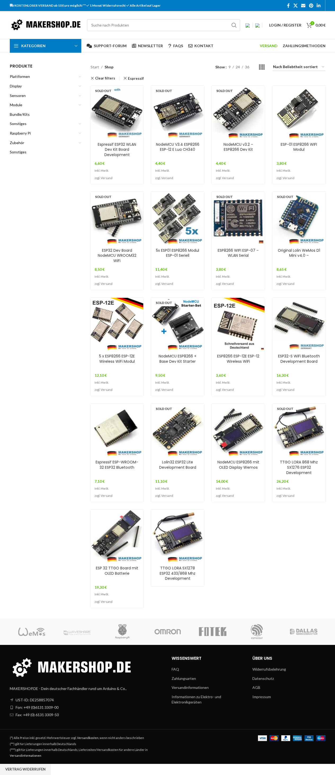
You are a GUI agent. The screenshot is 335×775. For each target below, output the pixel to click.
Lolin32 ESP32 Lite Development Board (177, 464)
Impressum (261, 696)
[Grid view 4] (262, 67)
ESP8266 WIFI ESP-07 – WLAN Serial (238, 253)
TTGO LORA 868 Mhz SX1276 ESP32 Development (299, 467)
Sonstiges (18, 123)
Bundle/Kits (20, 114)
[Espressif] (257, 631)
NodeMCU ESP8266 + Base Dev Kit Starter (177, 358)
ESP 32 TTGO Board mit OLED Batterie (117, 570)
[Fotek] (212, 631)
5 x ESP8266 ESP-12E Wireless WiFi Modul (117, 358)
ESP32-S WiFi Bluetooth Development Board (299, 358)
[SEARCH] (234, 25)
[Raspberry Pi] (122, 631)
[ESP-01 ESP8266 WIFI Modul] (299, 112)
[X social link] (295, 6)
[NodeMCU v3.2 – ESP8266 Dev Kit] (238, 112)
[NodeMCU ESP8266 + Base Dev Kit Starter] (177, 324)
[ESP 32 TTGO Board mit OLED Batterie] (117, 536)
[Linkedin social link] (318, 6)
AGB (256, 687)
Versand (107, 178)
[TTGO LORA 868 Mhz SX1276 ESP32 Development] (299, 430)
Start (95, 67)
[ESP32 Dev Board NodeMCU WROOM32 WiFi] (117, 218)
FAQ (175, 669)
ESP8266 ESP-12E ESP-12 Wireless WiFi (238, 358)
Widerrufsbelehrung (269, 669)
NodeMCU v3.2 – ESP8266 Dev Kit (238, 147)
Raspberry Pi (20, 133)
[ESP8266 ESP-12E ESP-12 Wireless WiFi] (238, 324)
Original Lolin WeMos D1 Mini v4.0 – (299, 253)
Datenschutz (263, 678)
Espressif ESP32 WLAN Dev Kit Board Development (117, 149)
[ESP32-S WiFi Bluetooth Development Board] (299, 324)
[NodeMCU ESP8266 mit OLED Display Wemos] (238, 430)
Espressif (136, 78)
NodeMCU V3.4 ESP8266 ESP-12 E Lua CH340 (177, 147)
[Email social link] (303, 6)
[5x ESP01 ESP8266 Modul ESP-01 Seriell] (177, 218)
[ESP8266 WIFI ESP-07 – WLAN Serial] (238, 218)
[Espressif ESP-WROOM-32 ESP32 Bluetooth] (117, 430)
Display (16, 86)
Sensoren (18, 95)
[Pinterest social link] (311, 6)
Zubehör (17, 142)
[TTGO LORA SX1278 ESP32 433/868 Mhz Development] (177, 536)
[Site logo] (46, 24)
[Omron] (167, 631)
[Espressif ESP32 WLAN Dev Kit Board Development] (117, 112)
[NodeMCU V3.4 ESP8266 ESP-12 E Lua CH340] (177, 112)
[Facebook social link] (288, 6)
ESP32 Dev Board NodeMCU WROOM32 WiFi (117, 255)
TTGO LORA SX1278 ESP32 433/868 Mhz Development (177, 573)
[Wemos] (32, 631)
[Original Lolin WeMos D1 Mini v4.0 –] (299, 218)
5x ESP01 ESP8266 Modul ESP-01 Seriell (177, 253)
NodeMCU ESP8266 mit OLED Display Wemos (238, 464)
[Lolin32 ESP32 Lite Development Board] (177, 430)
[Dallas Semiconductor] (302, 631)
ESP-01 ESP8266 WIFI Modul (299, 147)
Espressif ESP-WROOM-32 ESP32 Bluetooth (117, 464)
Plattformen (20, 76)
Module (16, 105)
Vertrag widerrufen (25, 769)
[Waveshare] (77, 631)
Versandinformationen (190, 687)
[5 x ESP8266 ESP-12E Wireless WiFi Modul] (117, 324)
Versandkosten (88, 737)
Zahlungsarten (184, 678)
